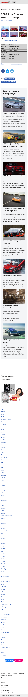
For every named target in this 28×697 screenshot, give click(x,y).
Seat (2, 579)
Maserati (3, 520)
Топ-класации (4, 650)
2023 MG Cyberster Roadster (13, 275)
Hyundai (3, 490)
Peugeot (3, 556)
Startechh (3, 586)
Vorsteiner (3, 612)
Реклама (15, 673)
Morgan (3, 538)
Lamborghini (4, 503)
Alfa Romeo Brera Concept (10, 40)
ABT (2, 409)
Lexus (2, 505)
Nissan (3, 543)
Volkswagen (4, 607)
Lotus (2, 510)
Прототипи (9, 20)
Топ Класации (4, 685)
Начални (3, 634)
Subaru (3, 589)
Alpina (2, 422)
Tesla (2, 596)
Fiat (2, 462)
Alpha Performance (6, 419)
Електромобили (5, 632)
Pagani (2, 553)
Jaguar (2, 495)
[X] (7, 71)
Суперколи (4, 645)
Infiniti (2, 493)
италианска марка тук (16, 64)
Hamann (3, 480)
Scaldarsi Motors (5, 576)
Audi (2, 427)
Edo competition (5, 454)
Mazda (2, 525)
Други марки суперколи (7, 629)
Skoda (2, 584)
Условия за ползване (6, 675)
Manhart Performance (6, 515)
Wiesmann (3, 619)
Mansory (3, 518)
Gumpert (3, 477)
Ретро (2, 642)
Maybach (3, 523)
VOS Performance (5, 614)
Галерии (3, 627)
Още (2, 64)
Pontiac (3, 558)
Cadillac (3, 439)
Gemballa (3, 475)
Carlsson (3, 442)
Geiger (2, 472)
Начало (3, 9)
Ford (2, 467)
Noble (2, 546)
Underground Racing (6, 604)
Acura (2, 414)
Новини (3, 637)
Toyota (2, 601)
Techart (3, 594)
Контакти (21, 673)
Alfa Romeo (4, 20)
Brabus (3, 434)
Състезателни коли (6, 647)
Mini (2, 533)
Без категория (4, 622)
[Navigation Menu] (14, 2)
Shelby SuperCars (5, 581)
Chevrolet (3, 444)
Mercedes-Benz (5, 531)
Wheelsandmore (5, 617)
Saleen (2, 574)
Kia (2, 498)
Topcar (2, 599)
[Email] (12, 71)
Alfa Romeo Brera (9, 78)
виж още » (20, 126)
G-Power (3, 470)
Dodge (2, 452)
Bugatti (2, 437)
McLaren (3, 528)
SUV (2, 591)
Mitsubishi (3, 536)
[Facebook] (3, 71)
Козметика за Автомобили (8, 692)
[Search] (25, 2)
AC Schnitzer (4, 411)
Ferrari (2, 460)
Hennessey (4, 482)
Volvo (2, 609)
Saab (2, 571)
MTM (2, 541)
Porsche (3, 561)
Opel (2, 551)
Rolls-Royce (4, 569)
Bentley (3, 429)
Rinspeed (3, 566)
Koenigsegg (4, 500)
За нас (9, 673)
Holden (3, 485)
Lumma (3, 513)
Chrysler (3, 447)
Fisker (2, 465)
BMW (2, 432)
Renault (3, 563)
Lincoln (3, 508)
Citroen (3, 449)
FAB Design (4, 457)
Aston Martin (4, 424)
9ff (1, 406)
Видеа (2, 624)
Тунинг (2, 652)
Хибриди (3, 655)
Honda (2, 487)
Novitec (3, 548)
